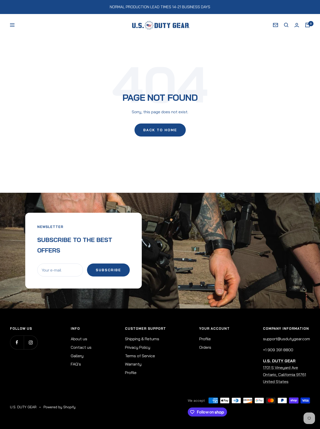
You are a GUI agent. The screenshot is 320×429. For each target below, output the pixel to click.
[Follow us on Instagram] (31, 342)
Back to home (160, 130)
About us (79, 338)
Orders (205, 347)
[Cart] (307, 25)
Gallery (77, 355)
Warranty (133, 364)
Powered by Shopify (60, 407)
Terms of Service (140, 355)
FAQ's (76, 364)
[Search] (286, 25)
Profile (130, 372)
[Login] (296, 25)
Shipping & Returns (142, 338)
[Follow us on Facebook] (17, 342)
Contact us (81, 347)
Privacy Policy (137, 347)
